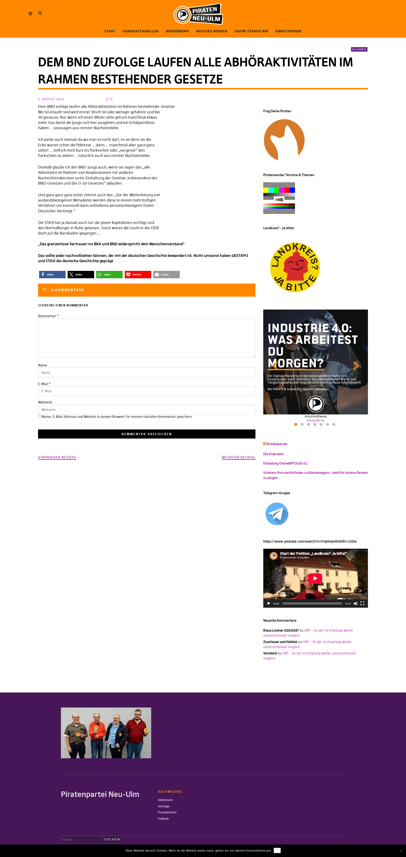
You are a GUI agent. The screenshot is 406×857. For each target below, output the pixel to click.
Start (109, 31)
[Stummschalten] (356, 603)
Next (356, 370)
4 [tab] (315, 425)
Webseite (45, 402)
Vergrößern (315, 420)
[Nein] (401, 851)
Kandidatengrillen (141, 31)
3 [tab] (309, 425)
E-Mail (43, 384)
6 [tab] (328, 425)
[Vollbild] (362, 603)
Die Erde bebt (273, 454)
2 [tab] (303, 425)
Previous (275, 370)
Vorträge (164, 806)
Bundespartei (277, 444)
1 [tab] (296, 425)
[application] (315, 578)
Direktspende (289, 31)
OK (277, 850)
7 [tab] (334, 425)
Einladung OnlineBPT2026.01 (285, 463)
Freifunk (163, 819)
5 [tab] (322, 425)
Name (42, 365)
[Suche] (40, 13)
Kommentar (48, 316)
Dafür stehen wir (251, 31)
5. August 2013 (51, 99)
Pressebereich (167, 812)
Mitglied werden (212, 31)
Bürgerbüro (177, 31)
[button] (52, 274)
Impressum (165, 800)
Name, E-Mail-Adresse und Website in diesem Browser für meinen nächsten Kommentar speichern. (117, 416)
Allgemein (359, 49)
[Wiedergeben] (269, 603)
